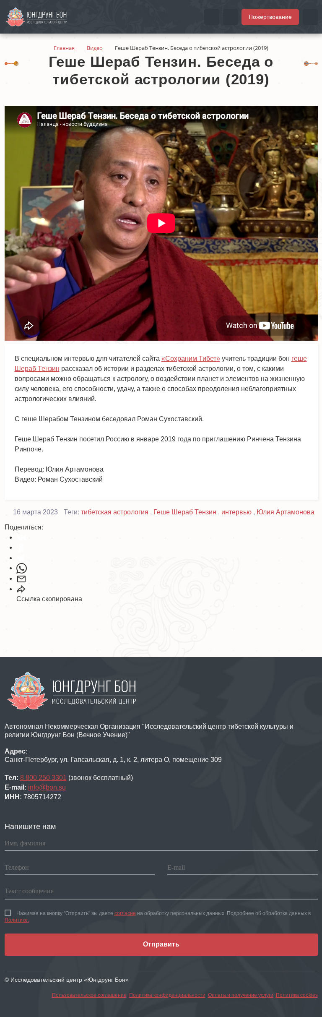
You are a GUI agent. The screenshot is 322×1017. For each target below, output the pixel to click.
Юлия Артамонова (285, 512)
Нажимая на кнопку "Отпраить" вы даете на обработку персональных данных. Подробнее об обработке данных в (158, 916)
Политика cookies (297, 995)
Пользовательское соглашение (89, 995)
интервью (236, 512)
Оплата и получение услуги (240, 995)
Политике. (17, 920)
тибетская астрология (114, 512)
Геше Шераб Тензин (184, 512)
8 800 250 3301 (43, 777)
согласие (125, 913)
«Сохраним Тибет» (190, 358)
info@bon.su (47, 787)
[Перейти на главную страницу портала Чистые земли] (36, 16)
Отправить (161, 944)
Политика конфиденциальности (167, 995)
